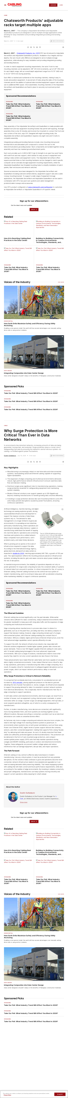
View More (61, 282)
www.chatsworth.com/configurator (40, 187)
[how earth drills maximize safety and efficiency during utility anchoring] (34, 302)
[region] (34, 1094)
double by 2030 (18, 553)
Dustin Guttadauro (10, 455)
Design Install (8, 321)
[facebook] (28, 47)
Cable (6, 425)
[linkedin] (31, 47)
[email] (40, 47)
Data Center (8, 370)
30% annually (17, 682)
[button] (5, 5)
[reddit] (37, 47)
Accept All (60, 1094)
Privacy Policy (7, 1095)
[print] (63, 47)
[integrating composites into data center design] (34, 352)
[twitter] (34, 47)
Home (5, 15)
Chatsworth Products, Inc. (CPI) (28, 53)
